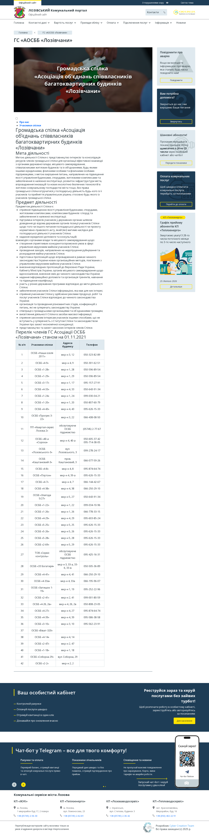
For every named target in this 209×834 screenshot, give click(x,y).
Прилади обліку (89, 22)
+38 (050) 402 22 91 (166, 815)
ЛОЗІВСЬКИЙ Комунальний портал (57, 10)
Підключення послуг (135, 22)
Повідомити (176, 80)
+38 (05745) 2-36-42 (120, 815)
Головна (19, 22)
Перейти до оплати (176, 204)
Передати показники (176, 162)
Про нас (24, 122)
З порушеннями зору (153, 2)
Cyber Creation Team (182, 825)
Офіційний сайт (27, 2)
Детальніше (176, 286)
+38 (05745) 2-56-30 (27, 815)
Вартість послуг (63, 22)
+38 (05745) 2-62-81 (73, 815)
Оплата (111, 22)
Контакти (153, 12)
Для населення (184, 720)
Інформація (162, 22)
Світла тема (187, 2)
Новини (181, 22)
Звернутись (176, 121)
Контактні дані (38, 22)
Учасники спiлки (30, 125)
